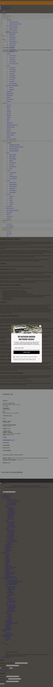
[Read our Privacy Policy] (39, 359)
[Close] (40, 326)
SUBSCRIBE (26, 352)
